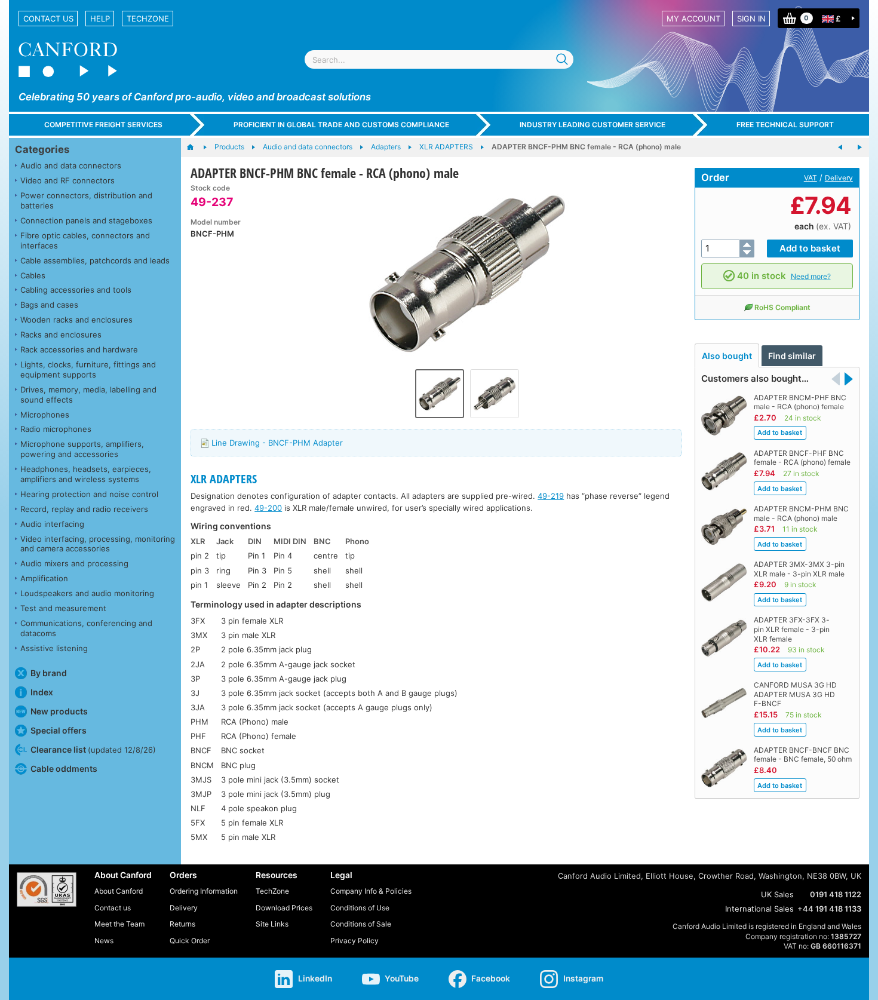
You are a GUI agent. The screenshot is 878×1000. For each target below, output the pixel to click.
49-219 (551, 496)
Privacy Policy (354, 940)
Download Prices (284, 907)
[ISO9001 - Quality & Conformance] (46, 889)
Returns (182, 923)
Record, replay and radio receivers (84, 509)
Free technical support (785, 124)
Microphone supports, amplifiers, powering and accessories (82, 449)
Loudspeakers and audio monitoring (87, 593)
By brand (48, 673)
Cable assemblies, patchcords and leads (95, 260)
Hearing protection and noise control (89, 494)
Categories (42, 149)
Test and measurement (63, 608)
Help (100, 18)
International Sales (759, 908)
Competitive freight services (103, 124)
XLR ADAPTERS (224, 479)
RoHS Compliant (782, 307)
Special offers (58, 730)
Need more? (811, 276)
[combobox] (439, 59)
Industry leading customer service (592, 124)
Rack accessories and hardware (79, 349)
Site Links (272, 923)
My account (693, 18)
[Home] (196, 147)
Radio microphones (55, 429)
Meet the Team (119, 923)
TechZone (148, 18)
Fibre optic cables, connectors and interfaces (85, 240)
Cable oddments (63, 768)
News (103, 940)
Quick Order (190, 940)
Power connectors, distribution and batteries (86, 200)
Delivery (839, 177)
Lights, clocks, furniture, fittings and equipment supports (88, 369)
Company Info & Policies (371, 890)
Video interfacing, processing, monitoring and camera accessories (97, 544)
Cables (32, 275)
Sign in (751, 18)
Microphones (44, 414)
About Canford (118, 890)
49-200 (268, 508)
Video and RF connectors (67, 180)
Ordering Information (204, 890)
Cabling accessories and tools (75, 290)
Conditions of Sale (360, 923)
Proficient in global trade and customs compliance (341, 124)
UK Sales (777, 894)
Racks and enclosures (61, 334)
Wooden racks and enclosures (76, 319)
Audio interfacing (52, 524)
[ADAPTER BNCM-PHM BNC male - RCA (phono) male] (840, 147)
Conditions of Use (359, 907)
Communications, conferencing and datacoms (86, 628)
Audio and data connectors (70, 165)
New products (59, 711)
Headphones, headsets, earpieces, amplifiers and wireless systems (85, 474)
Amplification (44, 578)
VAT (810, 177)
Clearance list (93, 749)
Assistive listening (54, 648)
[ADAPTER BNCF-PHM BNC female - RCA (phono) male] (467, 273)
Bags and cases (49, 304)
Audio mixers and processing (74, 563)
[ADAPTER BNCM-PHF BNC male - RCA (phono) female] (859, 147)
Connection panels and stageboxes (86, 220)
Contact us (48, 18)
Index (41, 692)
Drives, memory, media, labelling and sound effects (88, 394)
